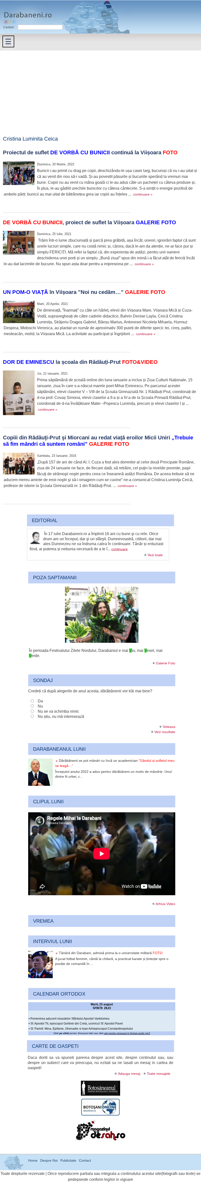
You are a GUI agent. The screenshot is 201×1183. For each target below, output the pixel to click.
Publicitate (68, 1160)
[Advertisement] (100, 87)
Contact (85, 1160)
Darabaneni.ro (26, 12)
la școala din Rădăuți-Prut (80, 362)
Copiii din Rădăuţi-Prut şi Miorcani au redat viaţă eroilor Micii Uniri (98, 440)
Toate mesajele (158, 1074)
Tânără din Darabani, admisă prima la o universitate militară (111, 953)
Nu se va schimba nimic (58, 711)
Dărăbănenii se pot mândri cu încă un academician (115, 763)
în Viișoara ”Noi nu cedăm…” (84, 292)
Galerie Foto (165, 663)
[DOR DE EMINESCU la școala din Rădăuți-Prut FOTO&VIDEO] (19, 393)
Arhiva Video (165, 904)
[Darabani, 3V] (101, 642)
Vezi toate (155, 555)
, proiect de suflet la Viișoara (89, 222)
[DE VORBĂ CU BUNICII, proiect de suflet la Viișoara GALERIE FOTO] (19, 243)
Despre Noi (49, 1160)
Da (40, 701)
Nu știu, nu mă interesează (61, 716)
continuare (119, 549)
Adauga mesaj (129, 1074)
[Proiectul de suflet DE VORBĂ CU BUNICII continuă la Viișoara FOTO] (19, 173)
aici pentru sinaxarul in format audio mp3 (127, 1033)
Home (33, 1160)
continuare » (142, 194)
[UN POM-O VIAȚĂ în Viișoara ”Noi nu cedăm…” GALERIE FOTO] (19, 313)
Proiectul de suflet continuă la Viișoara (90, 152)
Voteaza (169, 727)
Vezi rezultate (164, 732)
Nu (40, 706)
